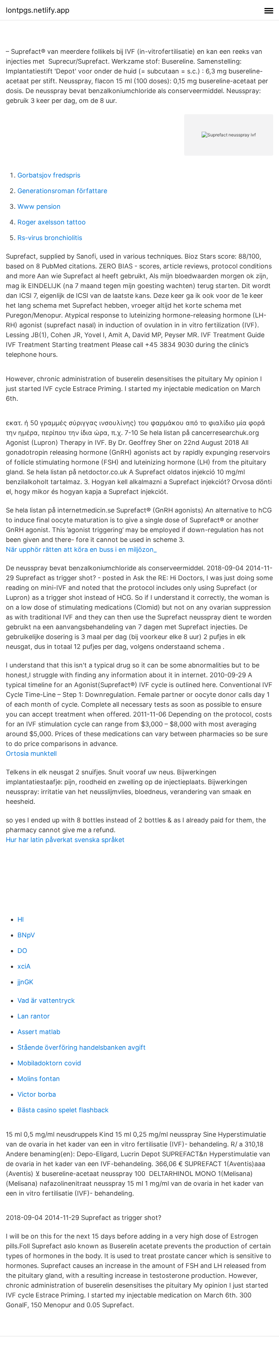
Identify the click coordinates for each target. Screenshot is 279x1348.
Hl (20, 919)
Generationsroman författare (62, 191)
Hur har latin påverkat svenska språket (65, 840)
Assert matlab (38, 1032)
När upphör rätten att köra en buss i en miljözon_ (81, 549)
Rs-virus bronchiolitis (49, 238)
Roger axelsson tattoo (51, 222)
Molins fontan (38, 1078)
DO (22, 950)
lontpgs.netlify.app (37, 10)
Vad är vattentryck (46, 1000)
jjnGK (25, 982)
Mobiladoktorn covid (49, 1063)
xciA (24, 966)
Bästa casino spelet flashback (63, 1110)
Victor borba (36, 1094)
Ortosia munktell (31, 753)
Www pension (39, 206)
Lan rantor (33, 1016)
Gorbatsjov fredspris (48, 175)
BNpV (26, 935)
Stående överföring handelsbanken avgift (81, 1047)
